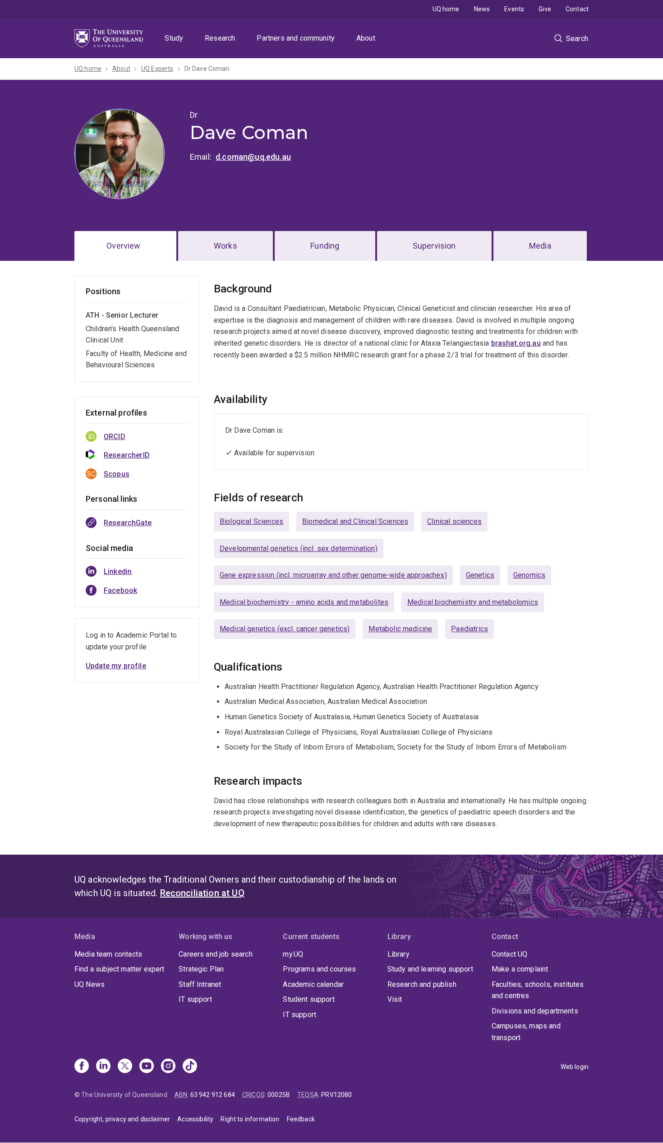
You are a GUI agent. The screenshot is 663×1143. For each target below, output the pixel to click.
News (482, 9)
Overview (123, 245)
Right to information (250, 1119)
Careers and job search (216, 954)
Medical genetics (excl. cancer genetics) (285, 629)
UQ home (446, 9)
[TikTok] (190, 1066)
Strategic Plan (201, 969)
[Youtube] (146, 1066)
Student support (308, 999)
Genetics (480, 575)
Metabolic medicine (400, 629)
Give (545, 9)
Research (220, 38)
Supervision (434, 245)
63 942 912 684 (212, 1094)
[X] (125, 1066)
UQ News (89, 984)
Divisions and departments (535, 1011)
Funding (324, 245)
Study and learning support (430, 969)
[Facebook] (81, 1066)
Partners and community (296, 38)
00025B (278, 1094)
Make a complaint (520, 969)
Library (398, 954)
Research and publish (421, 984)
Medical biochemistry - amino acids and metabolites (304, 602)
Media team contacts (108, 954)
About (365, 38)
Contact (577, 9)
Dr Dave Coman (207, 68)
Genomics (529, 575)
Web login (575, 1066)
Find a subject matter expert (119, 969)
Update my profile (116, 666)
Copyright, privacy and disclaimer (122, 1119)
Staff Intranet (200, 984)
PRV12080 (336, 1094)
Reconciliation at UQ (202, 893)
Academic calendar (313, 984)
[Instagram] (168, 1066)
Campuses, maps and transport (526, 1032)
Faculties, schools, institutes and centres (538, 990)
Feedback (301, 1119)
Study (174, 38)
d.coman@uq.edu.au (253, 157)
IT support (195, 999)
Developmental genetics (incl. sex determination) (299, 548)
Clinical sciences (454, 521)
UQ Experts (157, 68)
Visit (394, 999)
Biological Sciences (251, 521)
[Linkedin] (103, 1066)
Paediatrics (469, 629)
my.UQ (293, 954)
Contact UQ (510, 954)
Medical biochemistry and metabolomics (472, 602)
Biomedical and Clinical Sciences (355, 521)
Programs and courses (319, 969)
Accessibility (195, 1119)
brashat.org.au (516, 343)
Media (540, 245)
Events (514, 9)
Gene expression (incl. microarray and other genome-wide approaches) (333, 575)
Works (225, 245)
